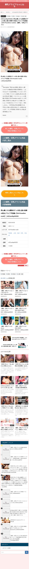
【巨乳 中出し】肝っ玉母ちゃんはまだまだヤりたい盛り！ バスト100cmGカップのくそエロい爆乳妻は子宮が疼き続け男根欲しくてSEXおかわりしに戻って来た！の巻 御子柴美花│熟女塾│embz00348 (14, 469)
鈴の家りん (3, 16)
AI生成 (18, 16)
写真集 (9, 16)
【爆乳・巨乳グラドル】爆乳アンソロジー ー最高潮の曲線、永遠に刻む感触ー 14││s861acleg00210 (18, 458)
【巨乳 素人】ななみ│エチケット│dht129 (17, 520)
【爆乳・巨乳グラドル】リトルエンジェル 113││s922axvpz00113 (18, 501)
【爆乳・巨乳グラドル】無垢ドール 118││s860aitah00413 (18, 492)
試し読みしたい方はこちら (15, 194)
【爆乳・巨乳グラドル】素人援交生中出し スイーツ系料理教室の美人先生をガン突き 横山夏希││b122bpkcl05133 (18, 538)
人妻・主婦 (24, 16)
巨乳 (14, 16)
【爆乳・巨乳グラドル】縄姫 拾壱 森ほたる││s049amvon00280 (18, 448)
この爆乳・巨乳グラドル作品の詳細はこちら (15, 130)
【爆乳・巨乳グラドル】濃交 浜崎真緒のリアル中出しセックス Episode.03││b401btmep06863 (18, 528)
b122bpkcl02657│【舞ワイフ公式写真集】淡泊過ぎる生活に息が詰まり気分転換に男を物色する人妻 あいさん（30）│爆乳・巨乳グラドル (18, 513)
